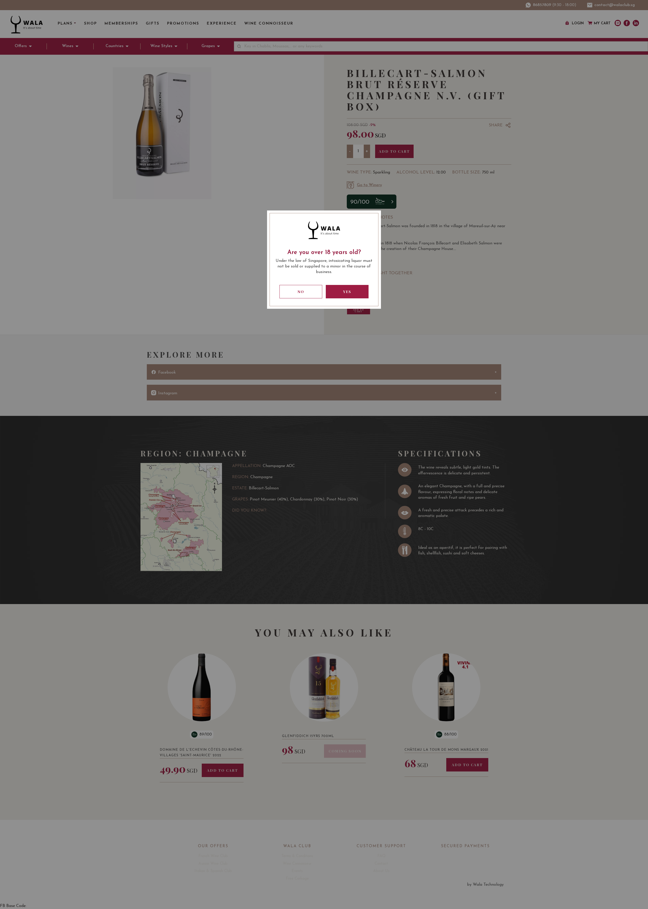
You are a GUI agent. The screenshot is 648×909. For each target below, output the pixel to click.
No (301, 291)
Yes (347, 291)
